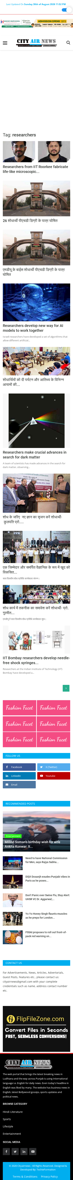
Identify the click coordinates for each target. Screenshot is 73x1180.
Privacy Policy (49, 1176)
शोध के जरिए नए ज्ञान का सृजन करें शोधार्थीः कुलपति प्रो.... (32, 519)
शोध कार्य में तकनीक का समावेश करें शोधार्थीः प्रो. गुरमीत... (36, 610)
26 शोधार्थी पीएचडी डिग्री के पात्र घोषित (30, 220)
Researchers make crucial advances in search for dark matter (34, 454)
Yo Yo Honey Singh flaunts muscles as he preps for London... (46, 915)
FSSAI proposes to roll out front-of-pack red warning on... (46, 934)
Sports (7, 1119)
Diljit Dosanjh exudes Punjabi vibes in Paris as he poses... (47, 878)
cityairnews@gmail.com (17, 981)
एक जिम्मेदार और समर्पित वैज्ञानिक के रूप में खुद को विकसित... (36, 569)
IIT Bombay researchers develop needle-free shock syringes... (36, 660)
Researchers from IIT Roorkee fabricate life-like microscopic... (35, 169)
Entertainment (12, 1133)
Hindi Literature (13, 1112)
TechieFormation (46, 1169)
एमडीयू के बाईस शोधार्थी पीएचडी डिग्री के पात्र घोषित (34, 272)
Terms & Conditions (25, 1176)
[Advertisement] (36, 88)
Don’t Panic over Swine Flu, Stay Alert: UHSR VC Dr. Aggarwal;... (47, 897)
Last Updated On (36, 4)
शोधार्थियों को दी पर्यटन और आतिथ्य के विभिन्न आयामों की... (33, 382)
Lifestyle (8, 1126)
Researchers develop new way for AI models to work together (33, 328)
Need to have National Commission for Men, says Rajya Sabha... (46, 860)
